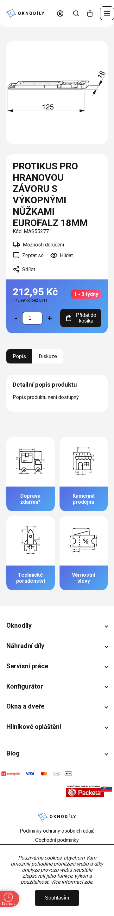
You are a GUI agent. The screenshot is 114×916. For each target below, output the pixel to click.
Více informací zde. (72, 882)
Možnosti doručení (43, 245)
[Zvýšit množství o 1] (50, 318)
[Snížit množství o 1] (16, 318)
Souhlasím (57, 897)
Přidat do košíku (86, 318)
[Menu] (107, 13)
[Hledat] (76, 13)
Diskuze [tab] (48, 356)
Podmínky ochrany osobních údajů (57, 831)
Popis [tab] (19, 356)
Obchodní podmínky (57, 840)
